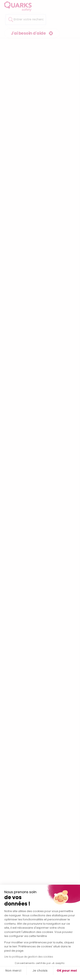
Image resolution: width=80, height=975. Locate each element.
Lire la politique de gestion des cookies (28, 956)
